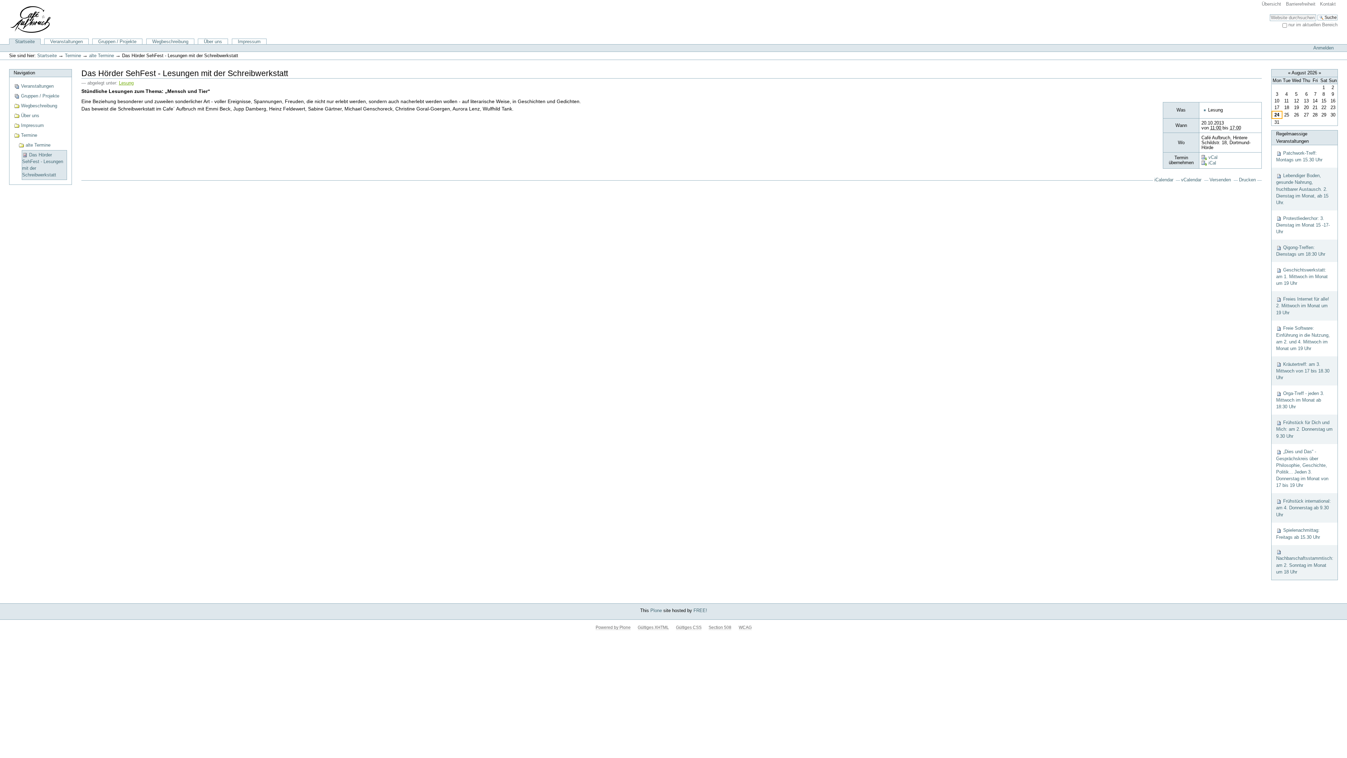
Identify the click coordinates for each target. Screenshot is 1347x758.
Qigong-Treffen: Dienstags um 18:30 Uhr (1300, 251)
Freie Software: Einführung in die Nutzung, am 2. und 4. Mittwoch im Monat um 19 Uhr (1303, 338)
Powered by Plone (613, 627)
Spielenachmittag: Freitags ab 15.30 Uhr (1298, 533)
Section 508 (720, 627)
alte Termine (101, 55)
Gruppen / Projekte (117, 41)
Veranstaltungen (66, 41)
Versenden (1220, 179)
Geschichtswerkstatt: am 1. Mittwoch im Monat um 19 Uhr (1302, 276)
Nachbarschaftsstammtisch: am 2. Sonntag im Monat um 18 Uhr (1304, 565)
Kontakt (1328, 4)
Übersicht (1271, 4)
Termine (73, 55)
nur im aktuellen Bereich (1313, 24)
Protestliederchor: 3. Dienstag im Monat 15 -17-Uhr (1303, 225)
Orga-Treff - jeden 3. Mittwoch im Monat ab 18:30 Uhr (1300, 400)
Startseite (25, 41)
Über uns (213, 41)
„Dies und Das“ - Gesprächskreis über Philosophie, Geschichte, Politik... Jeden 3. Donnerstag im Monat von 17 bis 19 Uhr (1302, 468)
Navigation (24, 72)
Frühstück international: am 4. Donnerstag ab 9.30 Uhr (1303, 507)
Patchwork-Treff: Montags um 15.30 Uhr (1299, 156)
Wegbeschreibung (170, 41)
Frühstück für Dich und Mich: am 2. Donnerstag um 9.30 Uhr (1304, 429)
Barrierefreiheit (1300, 4)
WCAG (745, 627)
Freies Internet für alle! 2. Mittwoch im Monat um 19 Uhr (1302, 305)
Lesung (126, 83)
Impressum (249, 41)
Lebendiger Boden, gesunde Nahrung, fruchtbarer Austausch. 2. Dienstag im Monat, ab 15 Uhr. (1302, 189)
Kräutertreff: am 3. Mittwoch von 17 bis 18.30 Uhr (1302, 371)
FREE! (700, 610)
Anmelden (1323, 48)
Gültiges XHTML (653, 627)
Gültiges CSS (689, 627)
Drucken (1247, 179)
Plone (656, 610)
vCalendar (1191, 179)
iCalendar (1163, 179)
